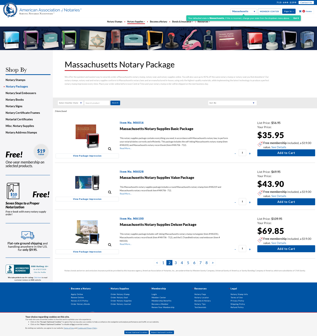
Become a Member (160, 304)
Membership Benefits (162, 301)
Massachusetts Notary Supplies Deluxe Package (158, 224)
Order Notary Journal (121, 304)
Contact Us (306, 2)
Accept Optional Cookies (136, 332)
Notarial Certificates (19, 119)
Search (115, 103)
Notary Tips (200, 304)
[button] (289, 11)
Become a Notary (158, 21)
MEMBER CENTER (269, 11)
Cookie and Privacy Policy (87, 328)
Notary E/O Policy (79, 301)
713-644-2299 (287, 2)
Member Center (159, 297)
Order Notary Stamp (120, 294)
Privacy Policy (237, 301)
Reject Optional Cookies (162, 332)
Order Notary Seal (119, 297)
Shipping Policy (238, 304)
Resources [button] (203, 21)
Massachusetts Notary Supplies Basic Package (156, 129)
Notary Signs (14, 106)
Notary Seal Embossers (21, 93)
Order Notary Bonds (80, 304)
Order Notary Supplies (121, 301)
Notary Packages (17, 86)
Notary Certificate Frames (23, 112)
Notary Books (15, 99)
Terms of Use (69, 328)
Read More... (126, 148)
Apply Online (77, 294)
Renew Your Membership (163, 307)
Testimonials (200, 307)
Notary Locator (201, 297)
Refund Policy (237, 307)
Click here (37, 277)
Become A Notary (202, 301)
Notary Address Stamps (21, 132)
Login (154, 294)
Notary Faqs (200, 294)
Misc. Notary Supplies (20, 126)
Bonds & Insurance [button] (181, 21)
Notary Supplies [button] (135, 21)
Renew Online (77, 297)
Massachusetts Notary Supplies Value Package (157, 177)
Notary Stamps (114, 21)
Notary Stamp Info (239, 294)
